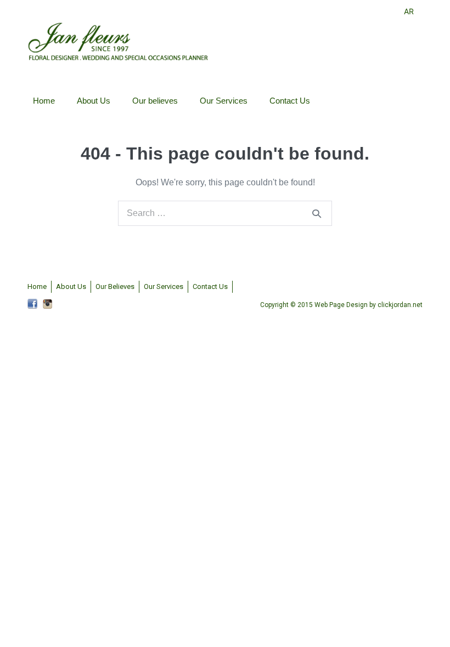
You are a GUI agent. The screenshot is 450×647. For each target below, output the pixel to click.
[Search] (317, 213)
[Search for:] (225, 213)
